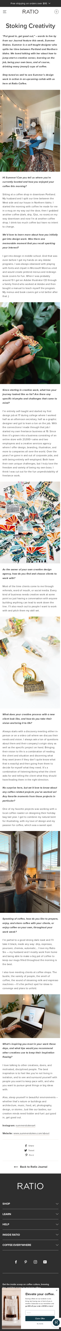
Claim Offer (40, 1318)
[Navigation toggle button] (5, 12)
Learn (7, 1214)
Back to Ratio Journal (33, 1167)
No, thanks (40, 1324)
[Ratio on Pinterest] (25, 1262)
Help (6, 1224)
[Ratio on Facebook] (16, 1262)
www (31, 1133)
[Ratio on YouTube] (45, 1262)
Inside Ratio (11, 1235)
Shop (6, 1204)
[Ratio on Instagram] (35, 1262)
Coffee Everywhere (17, 1245)
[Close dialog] (56, 1290)
